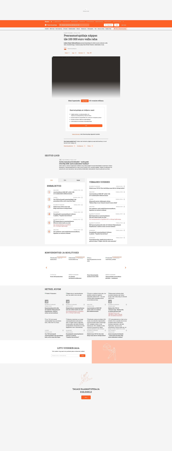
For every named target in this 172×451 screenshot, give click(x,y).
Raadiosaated (72, 28)
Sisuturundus (101, 28)
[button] (65, 355)
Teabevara (83, 28)
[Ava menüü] (51, 22)
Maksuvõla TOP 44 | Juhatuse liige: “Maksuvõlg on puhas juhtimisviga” (115, 309)
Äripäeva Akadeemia (73, 274)
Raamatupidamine (68, 146)
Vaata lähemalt (75, 134)
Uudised (55, 197)
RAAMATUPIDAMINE (68, 33)
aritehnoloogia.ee (74, 21)
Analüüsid (56, 190)
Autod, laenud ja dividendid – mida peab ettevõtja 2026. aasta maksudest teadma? (74, 163)
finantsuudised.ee (66, 21)
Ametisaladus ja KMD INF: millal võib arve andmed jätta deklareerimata (94, 309)
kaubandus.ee (82, 21)
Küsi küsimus (58, 28)
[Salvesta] (82, 190)
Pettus (89, 146)
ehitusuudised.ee (107, 21)
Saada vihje (108, 28)
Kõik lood (52, 28)
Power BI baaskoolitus (56, 276)
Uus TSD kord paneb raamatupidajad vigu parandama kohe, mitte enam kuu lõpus (54, 335)
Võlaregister (90, 28)
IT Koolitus (53, 274)
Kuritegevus (80, 146)
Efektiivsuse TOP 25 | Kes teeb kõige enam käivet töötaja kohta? (107, 188)
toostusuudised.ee (90, 21)
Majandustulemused (58, 204)
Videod (78, 28)
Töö (95, 28)
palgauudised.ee (57, 21)
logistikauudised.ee (99, 21)
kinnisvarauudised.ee (117, 21)
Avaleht (47, 28)
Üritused (65, 28)
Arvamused (56, 212)
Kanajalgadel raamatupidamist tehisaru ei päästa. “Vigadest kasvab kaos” (74, 335)
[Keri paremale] (125, 267)
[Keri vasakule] (46, 267)
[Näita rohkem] (123, 22)
